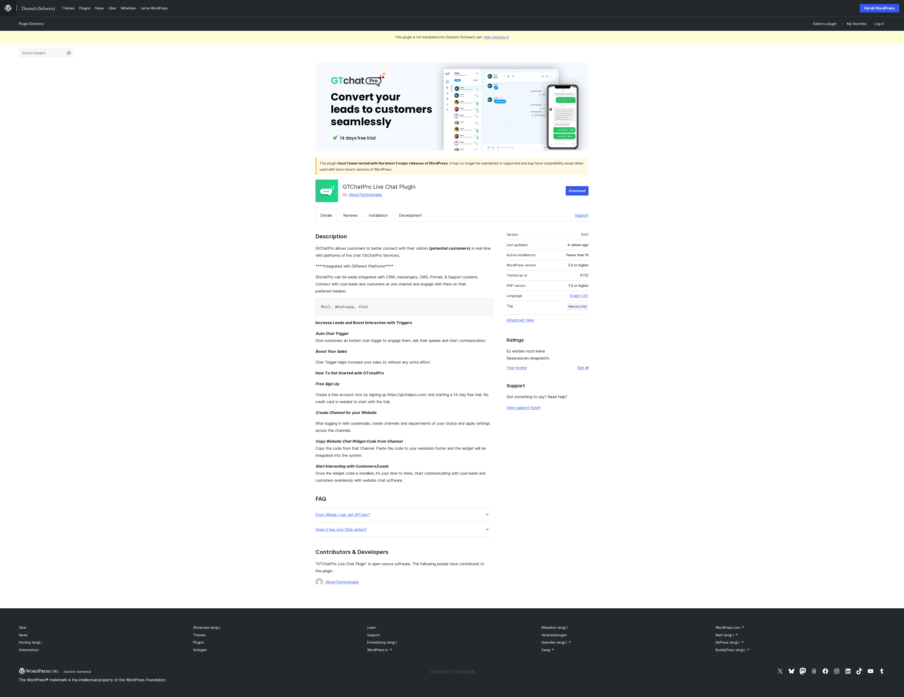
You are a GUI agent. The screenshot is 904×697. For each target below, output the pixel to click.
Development (410, 215)
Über (23, 627)
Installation (378, 215)
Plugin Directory (31, 24)
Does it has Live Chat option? (341, 529)
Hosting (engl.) (30, 642)
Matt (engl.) (727, 635)
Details (326, 215)
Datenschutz (29, 650)
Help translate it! (496, 37)
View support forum (524, 407)
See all (583, 367)
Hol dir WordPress (879, 8)
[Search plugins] (68, 53)
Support (582, 215)
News (23, 635)
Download (577, 191)
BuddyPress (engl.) (733, 650)
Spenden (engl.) (556, 642)
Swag (547, 650)
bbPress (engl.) (730, 642)
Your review (517, 367)
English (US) (579, 296)
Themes (199, 635)
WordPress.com (730, 627)
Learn (371, 627)
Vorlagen (200, 650)
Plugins (198, 642)
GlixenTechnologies (365, 194)
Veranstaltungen (554, 635)
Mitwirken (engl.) (554, 627)
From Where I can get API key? (342, 515)
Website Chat (577, 306)
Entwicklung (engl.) (382, 642)
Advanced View (520, 320)
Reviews (350, 215)
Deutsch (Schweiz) (77, 671)
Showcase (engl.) (207, 627)
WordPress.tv (379, 650)
